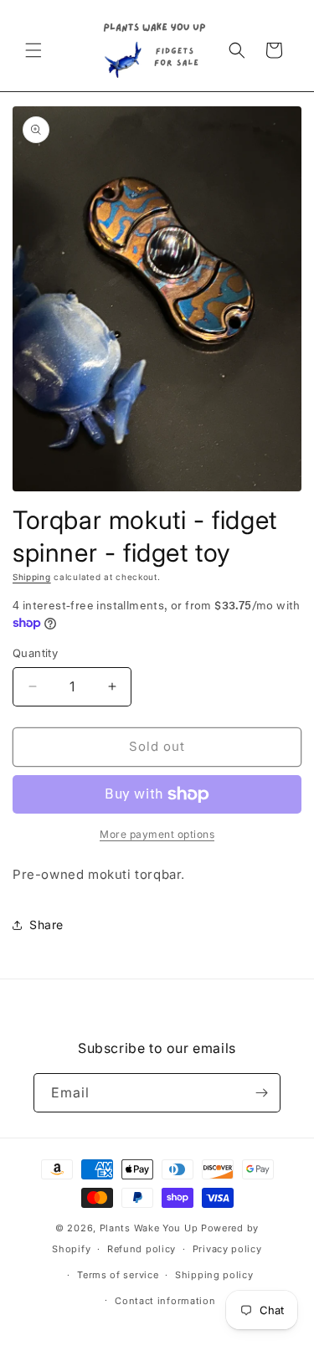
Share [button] (46, 924)
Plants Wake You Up (149, 1228)
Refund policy (141, 1249)
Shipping (32, 577)
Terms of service (117, 1275)
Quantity (35, 653)
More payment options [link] (157, 834)
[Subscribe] (261, 1092)
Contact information (165, 1301)
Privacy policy (227, 1249)
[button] (33, 50)
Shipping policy (214, 1275)
